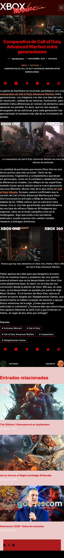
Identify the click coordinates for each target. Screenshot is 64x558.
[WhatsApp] (37, 83)
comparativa (46, 334)
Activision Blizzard (12, 328)
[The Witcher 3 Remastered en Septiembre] (32, 402)
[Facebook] (5, 83)
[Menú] (61, 7)
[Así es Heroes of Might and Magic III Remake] (32, 453)
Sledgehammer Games (14, 340)
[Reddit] (48, 83)
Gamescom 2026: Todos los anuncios (22, 526)
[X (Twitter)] (16, 83)
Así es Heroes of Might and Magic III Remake (26, 475)
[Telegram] (26, 83)
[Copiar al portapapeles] (58, 83)
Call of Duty (33, 328)
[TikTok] (9, 545)
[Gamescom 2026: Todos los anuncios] (32, 504)
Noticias (52, 59)
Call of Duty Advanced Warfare (18, 334)
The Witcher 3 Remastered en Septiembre (25, 424)
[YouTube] (13, 545)
